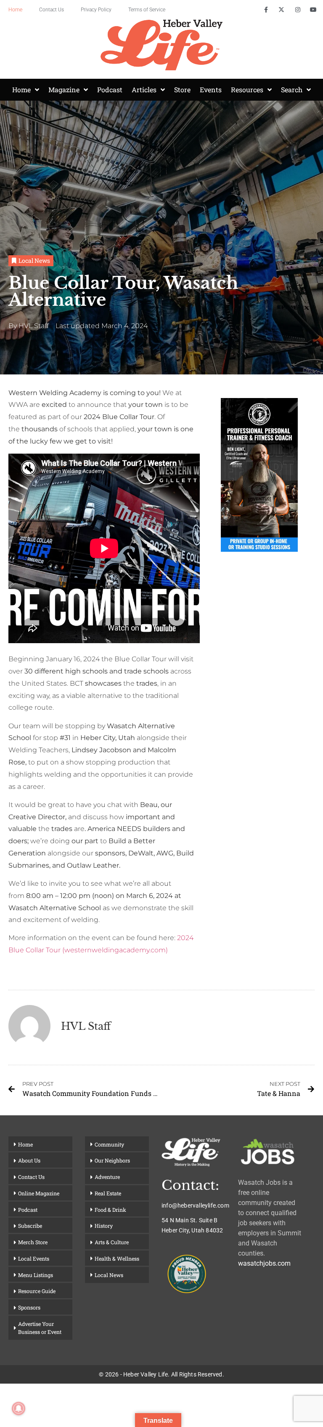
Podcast (109, 89)
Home (15, 10)
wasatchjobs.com (264, 1263)
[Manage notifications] (18, 1408)
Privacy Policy (96, 10)
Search (291, 89)
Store (182, 89)
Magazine (63, 89)
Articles (144, 89)
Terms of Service (146, 10)
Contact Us (51, 10)
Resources (247, 89)
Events (211, 89)
